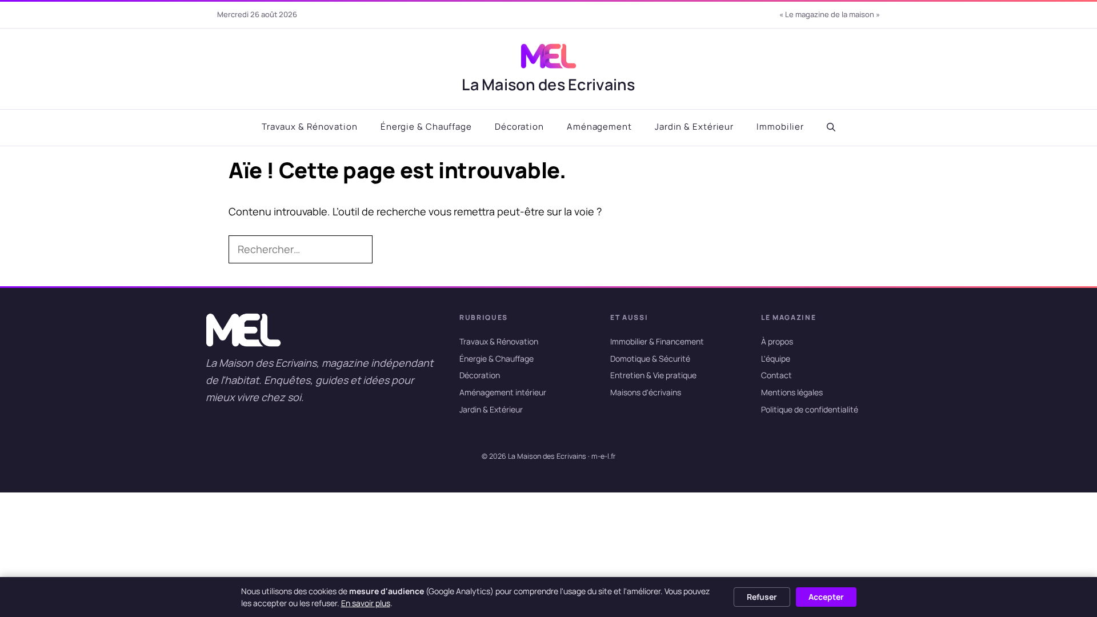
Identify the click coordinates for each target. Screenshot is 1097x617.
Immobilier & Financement (657, 341)
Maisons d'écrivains (645, 392)
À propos (777, 341)
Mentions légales (792, 392)
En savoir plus (365, 603)
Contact (776, 375)
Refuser (762, 596)
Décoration (519, 127)
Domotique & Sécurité (650, 358)
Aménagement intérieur (502, 392)
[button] (831, 127)
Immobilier (780, 127)
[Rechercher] (391, 250)
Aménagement (599, 127)
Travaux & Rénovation (310, 127)
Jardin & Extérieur (694, 127)
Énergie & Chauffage (426, 127)
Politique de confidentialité (809, 409)
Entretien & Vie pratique (653, 375)
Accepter (826, 596)
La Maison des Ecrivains (548, 84)
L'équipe (775, 358)
